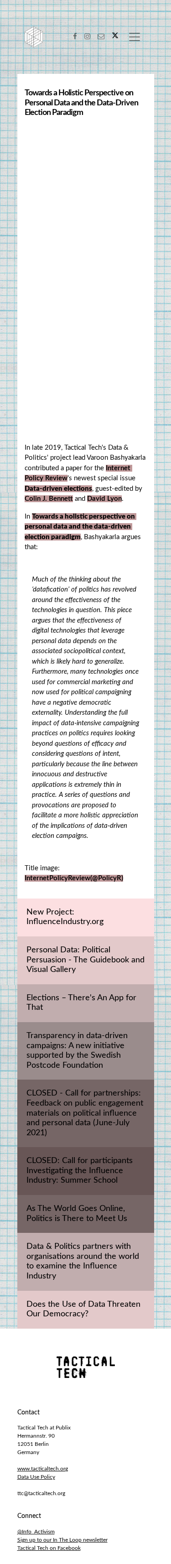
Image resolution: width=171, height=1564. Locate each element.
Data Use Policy (36, 1477)
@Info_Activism (36, 1531)
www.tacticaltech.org (42, 1468)
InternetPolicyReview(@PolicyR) (74, 878)
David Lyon (104, 498)
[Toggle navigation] (134, 37)
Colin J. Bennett (49, 498)
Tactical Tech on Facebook (49, 1548)
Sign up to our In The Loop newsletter (62, 1540)
